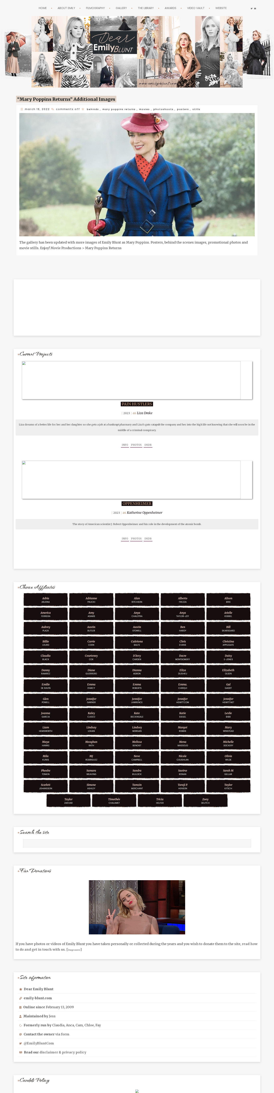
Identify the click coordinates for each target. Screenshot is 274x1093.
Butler (91, 627)
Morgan (137, 728)
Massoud (183, 742)
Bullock (137, 771)
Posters (191, 109)
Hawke (46, 742)
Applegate (228, 642)
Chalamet (114, 800)
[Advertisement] (137, 303)
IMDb (148, 443)
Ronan (182, 771)
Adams (91, 613)
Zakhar (68, 800)
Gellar (228, 771)
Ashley (91, 785)
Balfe (137, 642)
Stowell (136, 627)
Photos (136, 443)
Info (125, 443)
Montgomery (182, 656)
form (65, 1033)
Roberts (137, 685)
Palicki (91, 599)
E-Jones (228, 656)
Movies (149, 109)
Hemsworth (45, 728)
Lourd (45, 642)
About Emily (59, 8)
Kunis (45, 756)
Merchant (137, 785)
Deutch (205, 800)
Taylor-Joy (182, 613)
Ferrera (46, 613)
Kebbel (228, 613)
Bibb (228, 714)
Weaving (91, 771)
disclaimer (49, 1051)
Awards (174, 8)
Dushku (182, 671)
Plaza (45, 627)
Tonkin (45, 771)
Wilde (228, 756)
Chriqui (182, 685)
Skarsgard (228, 627)
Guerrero (91, 671)
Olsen (228, 671)
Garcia (45, 714)
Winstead (228, 728)
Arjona (46, 599)
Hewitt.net (228, 699)
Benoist (137, 742)
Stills (205, 109)
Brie (228, 599)
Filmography (91, 8)
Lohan (91, 728)
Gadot (228, 685)
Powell (46, 699)
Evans (182, 642)
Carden (137, 656)
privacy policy (74, 1051)
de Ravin (46, 685)
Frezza (182, 599)
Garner (91, 699)
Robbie (182, 728)
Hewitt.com (182, 699)
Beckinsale (137, 714)
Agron (137, 671)
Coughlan (183, 756)
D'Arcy (91, 685)
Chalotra (137, 613)
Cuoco (91, 714)
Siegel (182, 714)
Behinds (93, 109)
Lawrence (137, 699)
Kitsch (228, 785)
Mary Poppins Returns (122, 109)
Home (33, 8)
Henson (183, 785)
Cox (91, 656)
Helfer (160, 800)
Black (46, 656)
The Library (146, 8)
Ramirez (45, 671)
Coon (91, 642)
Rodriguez (91, 756)
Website (230, 8)
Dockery (228, 742)
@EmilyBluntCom (39, 1042)
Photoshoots (170, 109)
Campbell (137, 756)
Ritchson (137, 599)
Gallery (120, 8)
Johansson (45, 785)
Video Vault (202, 8)
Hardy (182, 627)
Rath (91, 742)
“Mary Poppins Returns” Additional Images (72, 99)
